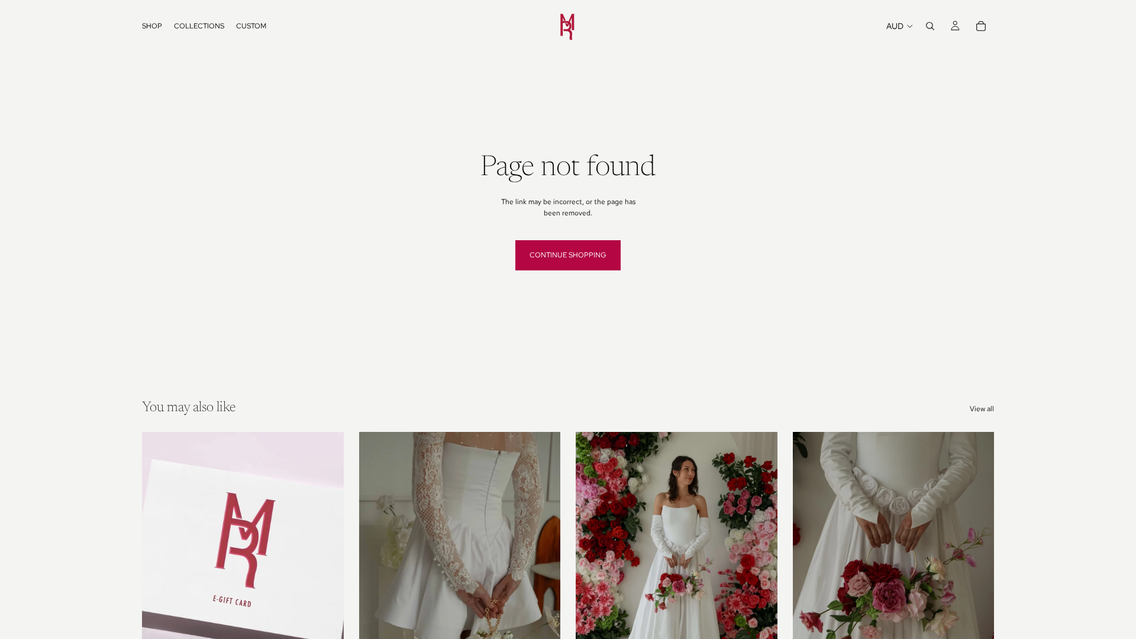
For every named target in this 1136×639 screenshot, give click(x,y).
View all (982, 409)
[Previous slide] (377, 559)
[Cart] (981, 26)
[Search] (930, 26)
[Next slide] (542, 559)
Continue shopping (568, 255)
